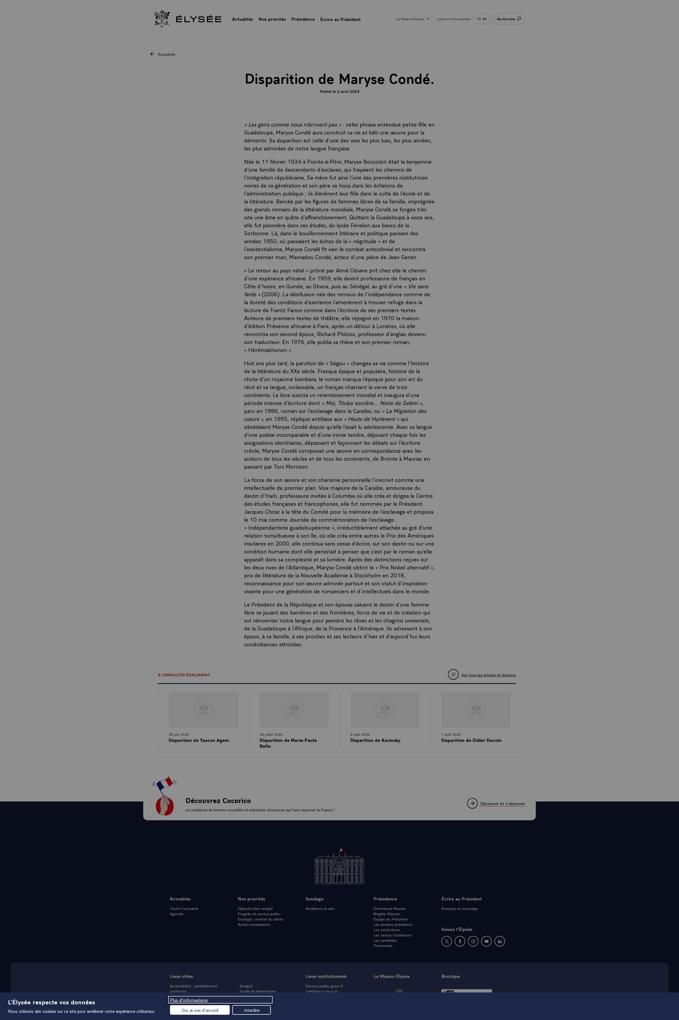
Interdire (251, 1010)
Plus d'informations (189, 1000)
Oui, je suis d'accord (200, 1010)
